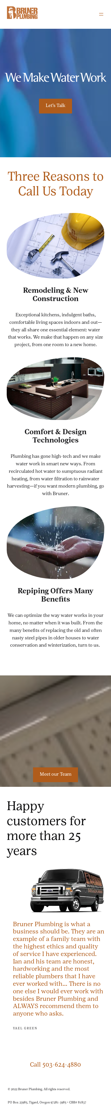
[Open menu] (101, 14)
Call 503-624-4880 (55, 1065)
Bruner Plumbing (30, 1089)
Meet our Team (56, 774)
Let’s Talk (55, 106)
